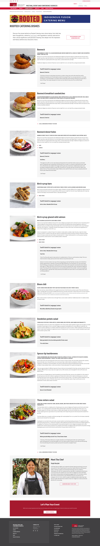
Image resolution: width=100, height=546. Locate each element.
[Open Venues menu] (23, 8)
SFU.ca (86, 5)
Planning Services (29, 8)
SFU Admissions (57, 528)
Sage (40, 145)
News (42, 8)
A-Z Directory (56, 535)
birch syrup (42, 239)
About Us (37, 8)
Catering (33, 11)
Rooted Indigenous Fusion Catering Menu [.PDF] (75, 37)
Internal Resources (86, 1)
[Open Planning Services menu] (33, 8)
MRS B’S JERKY (58, 477)
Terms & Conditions (75, 535)
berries (41, 147)
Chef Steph (33, 35)
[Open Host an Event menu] (17, 8)
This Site (81, 5)
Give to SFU (56, 531)
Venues (20, 8)
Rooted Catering (39, 11)
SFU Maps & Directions (58, 526)
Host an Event (14, 8)
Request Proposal (49, 8)
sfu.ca (11, 1)
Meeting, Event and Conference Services (41, 6)
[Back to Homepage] (17, 5)
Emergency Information (58, 533)
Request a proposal (50, 512)
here (55, 228)
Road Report (56, 530)
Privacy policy (80, 535)
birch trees (42, 195)
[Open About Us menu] (40, 8)
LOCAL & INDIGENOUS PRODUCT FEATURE (48, 123)
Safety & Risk (56, 524)
